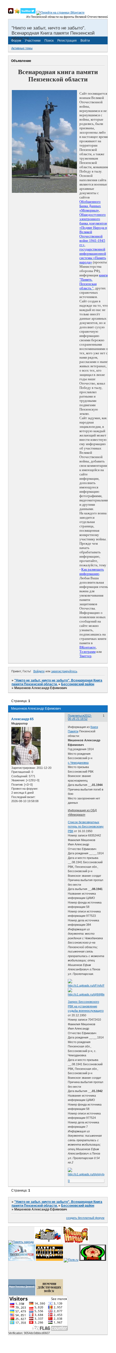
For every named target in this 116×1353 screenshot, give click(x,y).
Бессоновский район (77, 684)
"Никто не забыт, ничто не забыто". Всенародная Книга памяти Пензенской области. (57, 682)
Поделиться (76, 715)
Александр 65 (22, 719)
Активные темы (22, 48)
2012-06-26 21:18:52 (80, 717)
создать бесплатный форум (85, 1217)
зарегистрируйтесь (64, 671)
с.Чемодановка (78, 762)
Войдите (39, 671)
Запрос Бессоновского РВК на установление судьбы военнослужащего (86, 1006)
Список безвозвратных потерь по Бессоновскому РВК (86, 827)
